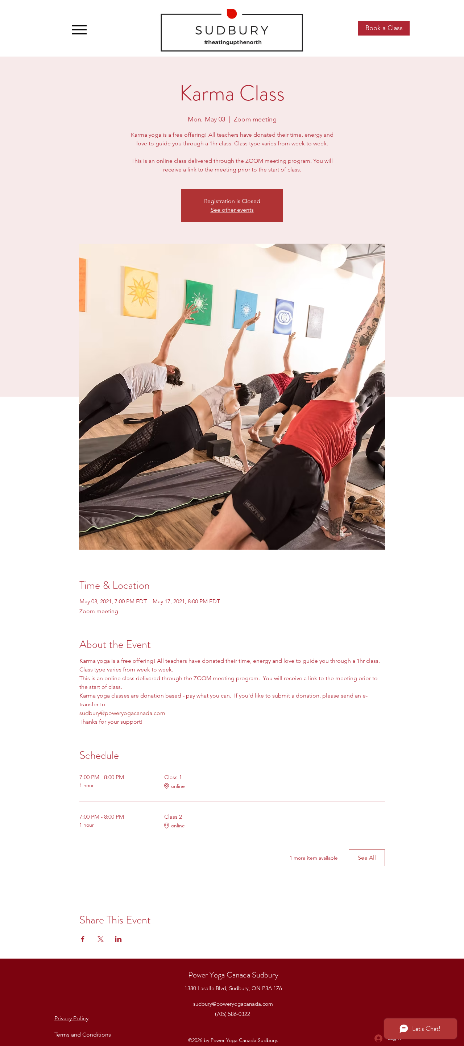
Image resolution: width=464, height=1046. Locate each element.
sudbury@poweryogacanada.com (233, 1003)
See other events (232, 209)
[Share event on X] (100, 939)
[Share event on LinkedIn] (118, 939)
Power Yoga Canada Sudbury (233, 974)
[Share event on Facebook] (82, 939)
